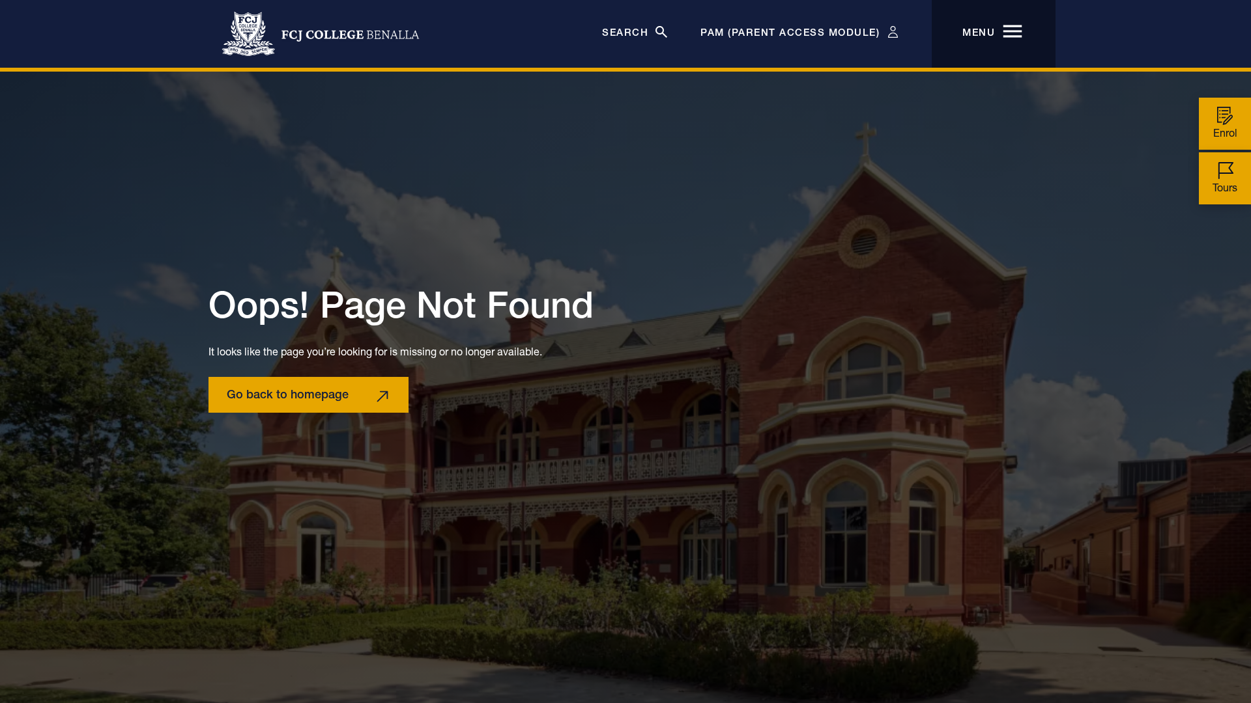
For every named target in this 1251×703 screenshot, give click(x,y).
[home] (321, 34)
